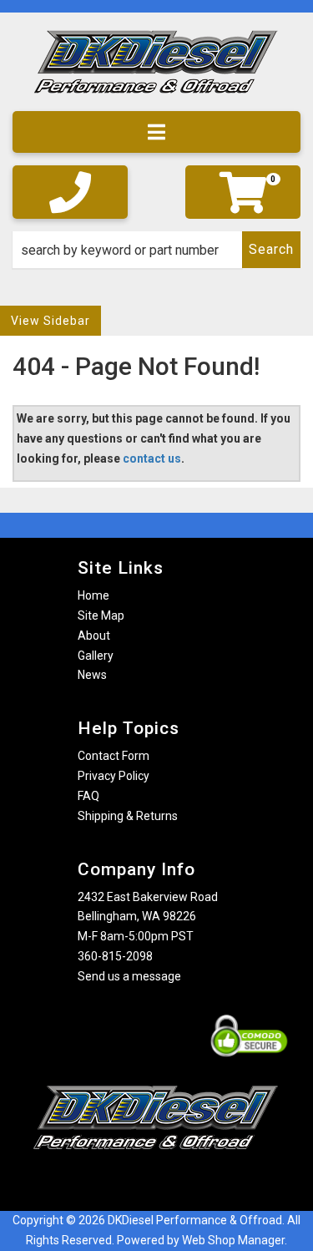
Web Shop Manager (233, 1240)
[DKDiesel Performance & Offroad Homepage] (156, 68)
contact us (152, 458)
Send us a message (129, 976)
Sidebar (66, 320)
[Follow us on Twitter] (173, 1182)
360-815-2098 (115, 956)
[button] (156, 249)
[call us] (70, 192)
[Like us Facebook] (127, 1182)
